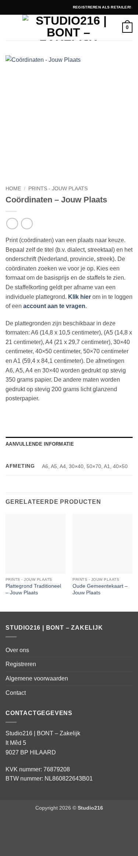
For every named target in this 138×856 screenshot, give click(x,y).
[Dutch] (9, 6)
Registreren (21, 664)
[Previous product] (26, 223)
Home (13, 188)
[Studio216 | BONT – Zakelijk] (68, 27)
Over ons (17, 650)
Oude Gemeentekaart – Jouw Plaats (100, 589)
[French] (25, 6)
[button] (10, 27)
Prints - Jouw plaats (58, 188)
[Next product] (12, 223)
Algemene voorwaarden (37, 678)
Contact (16, 693)
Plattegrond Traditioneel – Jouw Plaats (33, 589)
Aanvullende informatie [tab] (40, 444)
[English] (17, 6)
